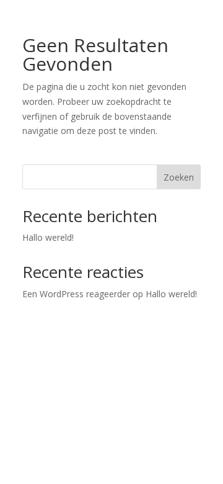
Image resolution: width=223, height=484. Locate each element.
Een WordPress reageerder (76, 294)
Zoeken (179, 177)
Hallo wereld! (48, 237)
